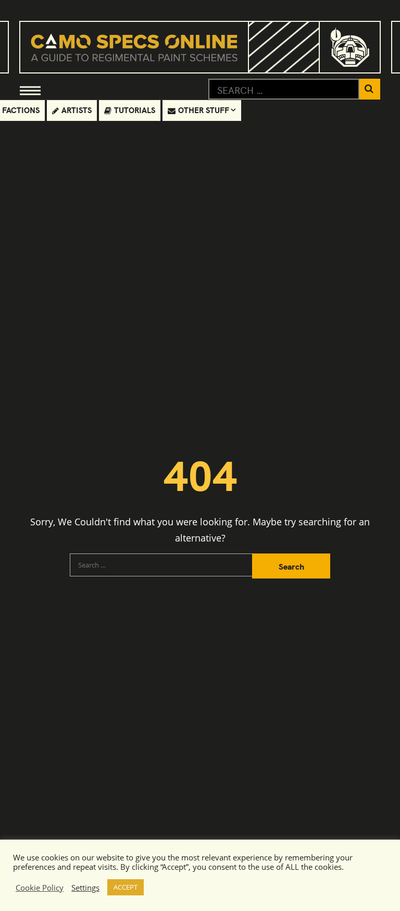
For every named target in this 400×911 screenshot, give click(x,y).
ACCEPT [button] (126, 887)
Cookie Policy (40, 887)
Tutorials (134, 109)
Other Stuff (203, 109)
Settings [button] (85, 887)
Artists (76, 109)
